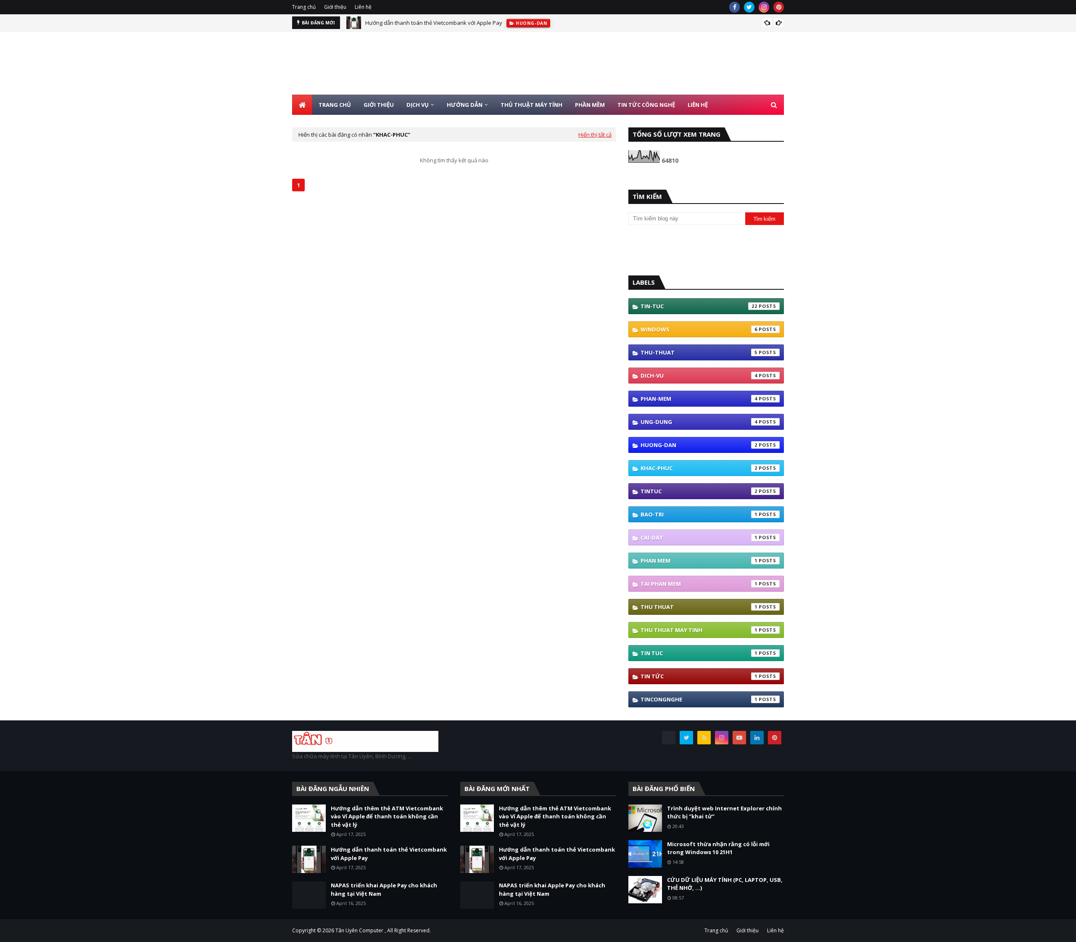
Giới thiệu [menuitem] (379, 104)
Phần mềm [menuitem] (590, 104)
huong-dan (699, 445)
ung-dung (699, 422)
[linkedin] (757, 737)
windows (699, 329)
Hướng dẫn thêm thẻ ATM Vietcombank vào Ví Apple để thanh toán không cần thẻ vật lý (387, 816)
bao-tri (699, 514)
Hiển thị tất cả (595, 134)
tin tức (699, 676)
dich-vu (699, 375)
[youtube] (739, 737)
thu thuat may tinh (699, 630)
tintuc (699, 491)
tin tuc (699, 653)
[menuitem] (302, 105)
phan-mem (699, 398)
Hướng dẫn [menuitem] (465, 104)
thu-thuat (699, 352)
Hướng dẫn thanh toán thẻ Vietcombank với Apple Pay (433, 22)
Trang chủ (304, 7)
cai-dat (699, 537)
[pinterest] (778, 7)
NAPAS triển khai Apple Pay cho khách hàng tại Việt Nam (384, 889)
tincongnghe (699, 699)
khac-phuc (699, 468)
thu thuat (699, 607)
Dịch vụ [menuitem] (417, 104)
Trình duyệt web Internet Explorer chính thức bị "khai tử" (724, 812)
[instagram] (764, 7)
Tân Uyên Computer (359, 930)
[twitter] (749, 7)
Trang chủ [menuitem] (335, 104)
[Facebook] (668, 737)
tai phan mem (699, 583)
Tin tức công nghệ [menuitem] (646, 104)
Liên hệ (363, 7)
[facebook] (734, 7)
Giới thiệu (335, 7)
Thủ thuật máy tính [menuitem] (531, 104)
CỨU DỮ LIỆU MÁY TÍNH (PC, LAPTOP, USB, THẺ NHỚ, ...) (725, 884)
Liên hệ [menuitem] (698, 104)
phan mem (699, 560)
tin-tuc (699, 306)
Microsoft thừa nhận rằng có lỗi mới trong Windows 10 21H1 (718, 848)
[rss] (704, 737)
